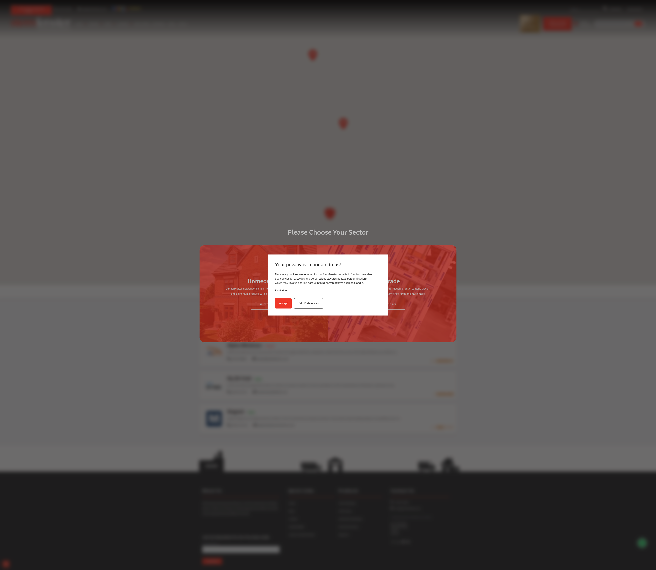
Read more (281, 290)
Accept (283, 303)
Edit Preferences (308, 303)
